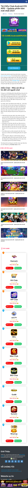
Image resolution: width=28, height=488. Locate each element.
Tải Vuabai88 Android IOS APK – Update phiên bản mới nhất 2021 (13, 179)
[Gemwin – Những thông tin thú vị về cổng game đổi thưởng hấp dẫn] (14, 256)
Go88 (8, 479)
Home (5, 13)
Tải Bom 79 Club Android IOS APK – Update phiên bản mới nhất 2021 (12, 194)
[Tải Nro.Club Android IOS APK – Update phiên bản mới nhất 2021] (14, 160)
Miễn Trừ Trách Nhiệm (14, 469)
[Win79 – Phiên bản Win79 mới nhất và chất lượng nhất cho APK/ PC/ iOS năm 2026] (14, 313)
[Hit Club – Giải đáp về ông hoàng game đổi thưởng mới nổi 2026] (14, 276)
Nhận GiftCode (13, 264)
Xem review (18, 268)
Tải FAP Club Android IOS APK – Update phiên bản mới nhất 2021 (13, 225)
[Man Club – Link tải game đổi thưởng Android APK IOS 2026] (14, 351)
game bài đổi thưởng (6, 75)
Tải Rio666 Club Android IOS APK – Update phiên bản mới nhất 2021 (12, 240)
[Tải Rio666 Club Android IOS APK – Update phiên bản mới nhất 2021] (14, 237)
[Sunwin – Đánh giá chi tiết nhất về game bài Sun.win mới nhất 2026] (14, 409)
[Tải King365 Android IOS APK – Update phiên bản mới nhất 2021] (14, 206)
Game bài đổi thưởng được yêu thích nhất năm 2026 (11, 471)
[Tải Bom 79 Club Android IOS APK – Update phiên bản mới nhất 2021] (14, 191)
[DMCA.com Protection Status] (14, 458)
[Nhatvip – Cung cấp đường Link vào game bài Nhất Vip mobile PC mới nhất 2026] (14, 429)
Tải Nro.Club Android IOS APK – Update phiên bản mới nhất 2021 (13, 163)
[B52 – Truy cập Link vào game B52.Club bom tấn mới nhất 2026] (14, 371)
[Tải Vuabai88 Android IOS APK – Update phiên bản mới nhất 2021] (14, 175)
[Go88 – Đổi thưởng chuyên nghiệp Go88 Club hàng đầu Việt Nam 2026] (14, 390)
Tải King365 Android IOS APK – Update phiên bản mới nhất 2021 (13, 209)
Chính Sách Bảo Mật (5, 469)
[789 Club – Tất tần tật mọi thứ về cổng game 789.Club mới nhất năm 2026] (14, 295)
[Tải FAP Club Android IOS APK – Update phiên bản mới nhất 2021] (14, 222)
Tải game (10, 268)
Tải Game (10, 13)
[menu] (26, 1)
